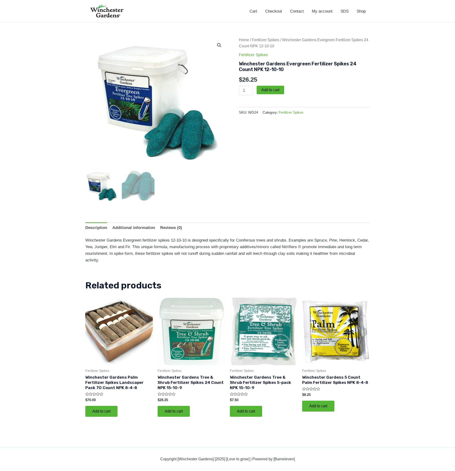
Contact (297, 11)
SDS (345, 11)
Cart (253, 11)
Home (244, 40)
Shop (361, 11)
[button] (219, 45)
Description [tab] (96, 227)
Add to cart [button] (101, 411)
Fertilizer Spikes (265, 40)
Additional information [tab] (133, 227)
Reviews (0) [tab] (171, 227)
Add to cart (270, 90)
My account (322, 11)
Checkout (273, 11)
